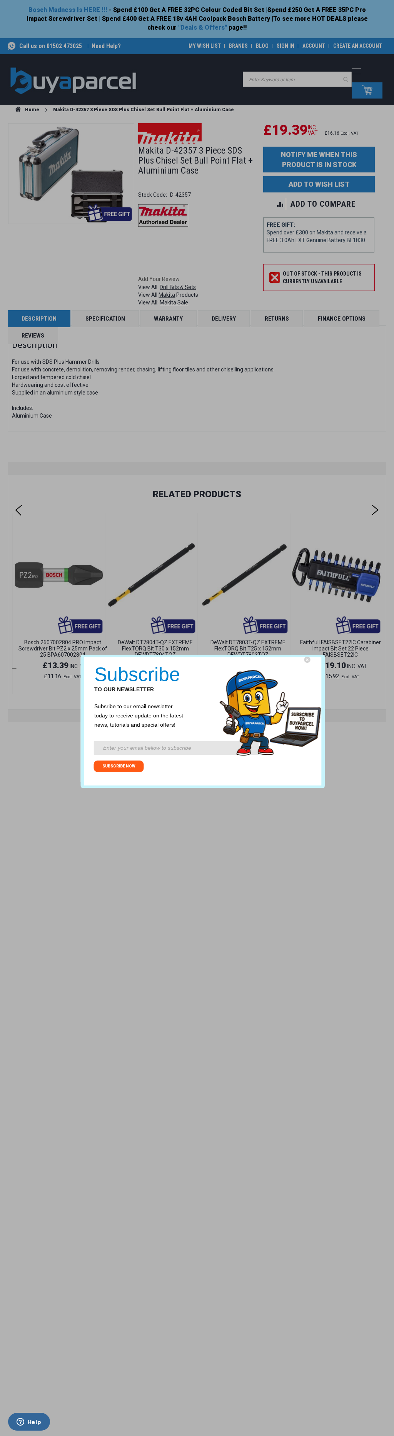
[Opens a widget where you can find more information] (29, 1422)
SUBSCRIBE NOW (118, 766)
